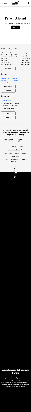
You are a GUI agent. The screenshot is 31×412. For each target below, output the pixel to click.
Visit (8, 113)
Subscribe (8, 91)
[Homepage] (9, 140)
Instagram (15, 78)
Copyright (14, 147)
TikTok (3, 80)
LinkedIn (3, 82)
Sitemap (17, 153)
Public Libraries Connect (14, 150)
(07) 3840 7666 (6, 100)
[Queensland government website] (22, 140)
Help (7, 147)
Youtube (14, 80)
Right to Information (7, 153)
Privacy (21, 147)
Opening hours (8, 69)
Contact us (8, 117)
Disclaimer (25, 153)
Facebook (4, 78)
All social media (8, 86)
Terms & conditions (16, 156)
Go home (15, 27)
